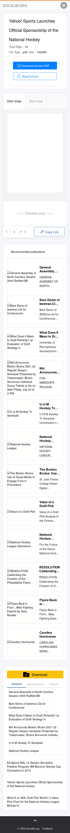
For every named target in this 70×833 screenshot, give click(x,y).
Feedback (47, 828)
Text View (36, 101)
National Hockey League (45, 439)
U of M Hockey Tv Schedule (47, 406)
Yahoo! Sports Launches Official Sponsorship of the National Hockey (34, 784)
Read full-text (29, 76)
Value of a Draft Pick (46, 504)
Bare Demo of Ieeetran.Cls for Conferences (49, 302)
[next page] (25, 231)
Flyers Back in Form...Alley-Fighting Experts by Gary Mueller (48, 602)
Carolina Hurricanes (47, 634)
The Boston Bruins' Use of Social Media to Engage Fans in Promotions (49, 471)
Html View (14, 101)
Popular (54, 684)
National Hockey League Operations (47, 536)
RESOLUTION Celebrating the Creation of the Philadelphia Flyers (49, 569)
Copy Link (51, 232)
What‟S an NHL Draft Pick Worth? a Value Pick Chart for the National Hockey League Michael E (33, 801)
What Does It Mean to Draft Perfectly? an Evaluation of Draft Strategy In (49, 334)
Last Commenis (35, 684)
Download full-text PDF (35, 66)
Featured (16, 684)
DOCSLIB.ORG (15, 5)
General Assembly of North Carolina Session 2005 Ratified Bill (49, 269)
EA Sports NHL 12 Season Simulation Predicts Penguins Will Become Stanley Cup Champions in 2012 (34, 766)
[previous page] (6, 231)
